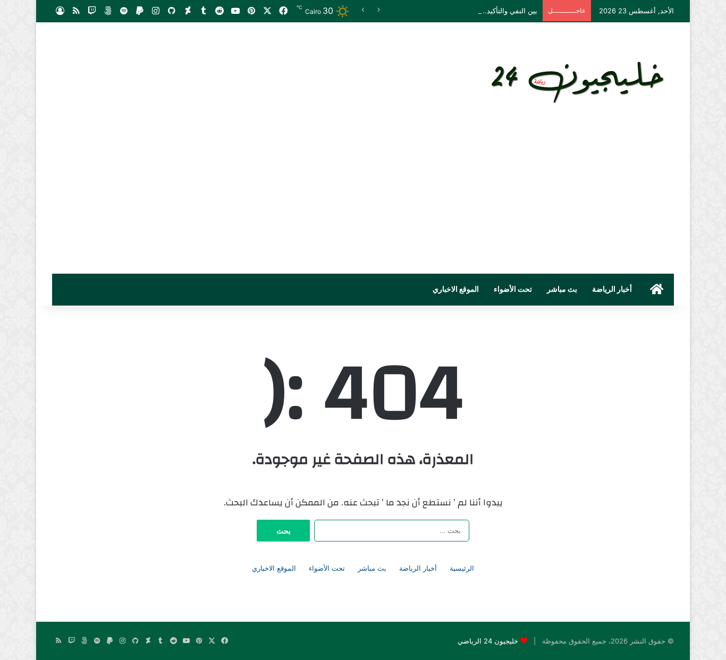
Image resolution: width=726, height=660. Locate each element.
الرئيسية (462, 568)
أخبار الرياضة (612, 289)
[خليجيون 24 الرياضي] (580, 80)
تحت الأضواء (513, 289)
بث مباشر (562, 289)
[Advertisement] (363, 194)
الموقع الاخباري (456, 289)
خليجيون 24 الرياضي (488, 641)
